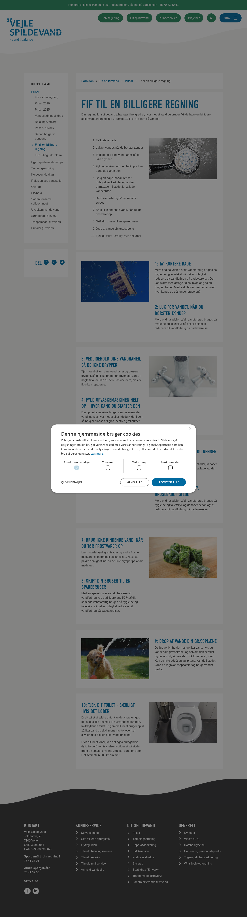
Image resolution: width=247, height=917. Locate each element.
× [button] (190, 428)
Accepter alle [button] (169, 482)
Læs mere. (97, 453)
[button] (71, 482)
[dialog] (123, 458)
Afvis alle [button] (134, 482)
